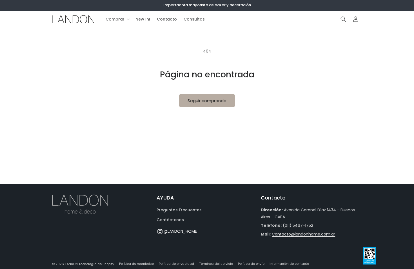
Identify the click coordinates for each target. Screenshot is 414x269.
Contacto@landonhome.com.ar (303, 234)
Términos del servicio (216, 263)
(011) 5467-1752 (298, 225)
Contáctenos (170, 220)
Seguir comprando (207, 101)
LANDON (71, 264)
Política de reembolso (136, 263)
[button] (117, 19)
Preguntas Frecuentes (179, 210)
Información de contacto (289, 263)
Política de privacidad (176, 263)
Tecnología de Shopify (96, 264)
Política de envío (251, 263)
